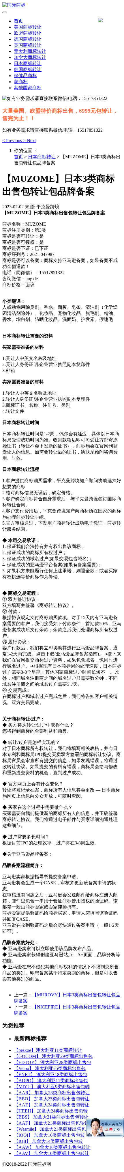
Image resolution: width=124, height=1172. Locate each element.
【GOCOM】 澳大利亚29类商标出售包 (53, 1056)
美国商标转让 (28, 27)
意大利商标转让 (30, 51)
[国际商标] (62, 5)
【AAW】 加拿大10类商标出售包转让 (52, 1147)
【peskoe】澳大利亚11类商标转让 (48, 1050)
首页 (18, 20)
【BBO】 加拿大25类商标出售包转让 (51, 1098)
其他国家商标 (28, 87)
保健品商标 (25, 75)
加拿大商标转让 (30, 57)
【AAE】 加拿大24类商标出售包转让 (51, 1104)
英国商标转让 (28, 45)
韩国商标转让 (28, 69)
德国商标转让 (28, 39)
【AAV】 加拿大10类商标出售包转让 (51, 1153)
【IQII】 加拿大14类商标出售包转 (48, 1141)
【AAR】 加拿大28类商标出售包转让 (52, 1092)
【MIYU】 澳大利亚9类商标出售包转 (52, 1086)
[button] (12, 140)
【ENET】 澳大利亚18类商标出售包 (50, 1074)
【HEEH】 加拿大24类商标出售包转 (51, 1110)
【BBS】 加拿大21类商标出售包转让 (51, 1117)
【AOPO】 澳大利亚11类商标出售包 (51, 1080)
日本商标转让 (28, 63)
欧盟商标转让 (28, 33)
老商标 (21, 81)
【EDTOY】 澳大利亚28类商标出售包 (52, 1062)
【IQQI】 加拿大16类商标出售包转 (49, 1135)
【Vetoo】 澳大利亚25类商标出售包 (50, 1068)
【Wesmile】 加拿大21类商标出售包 (50, 1129)
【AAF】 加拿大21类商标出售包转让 (51, 1123)
